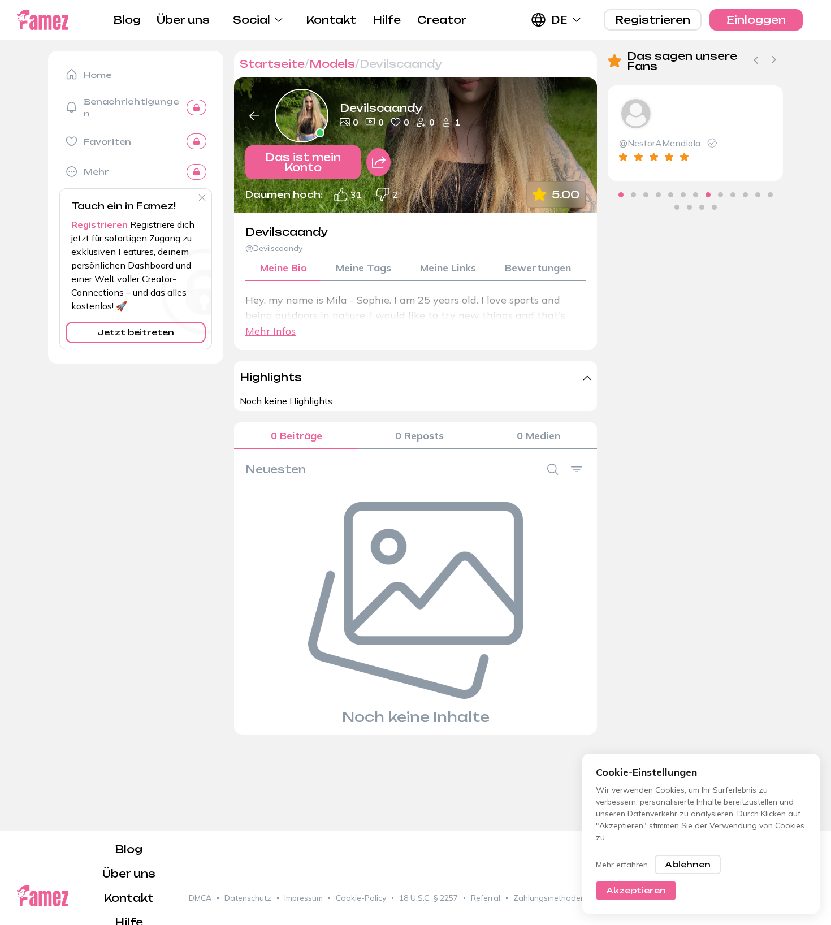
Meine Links (448, 267)
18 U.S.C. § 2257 (428, 898)
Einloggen (756, 20)
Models (332, 64)
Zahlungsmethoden (549, 898)
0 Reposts (419, 435)
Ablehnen (688, 864)
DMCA (200, 898)
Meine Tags (363, 267)
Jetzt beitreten (135, 332)
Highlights (271, 377)
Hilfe (387, 20)
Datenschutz (247, 898)
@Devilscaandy (273, 248)
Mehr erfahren (622, 864)
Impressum (303, 898)
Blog (127, 20)
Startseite (272, 64)
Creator (441, 20)
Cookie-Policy (361, 898)
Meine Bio (283, 267)
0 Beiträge (296, 435)
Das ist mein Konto (303, 162)
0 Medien (538, 435)
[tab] (621, 194)
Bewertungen (538, 267)
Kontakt (331, 20)
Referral (485, 898)
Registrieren (652, 20)
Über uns (183, 20)
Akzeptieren (636, 890)
